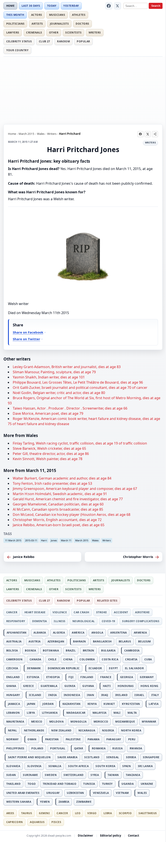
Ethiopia (53, 677)
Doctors (82, 23)
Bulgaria (108, 650)
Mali (117, 713)
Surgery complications (140, 621)
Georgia (126, 677)
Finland (86, 677)
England (13, 677)
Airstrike (142, 612)
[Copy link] (155, 134)
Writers (95, 32)
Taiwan (113, 775)
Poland (37, 748)
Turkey (107, 784)
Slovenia (34, 766)
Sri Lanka (145, 766)
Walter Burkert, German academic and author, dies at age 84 (62, 478)
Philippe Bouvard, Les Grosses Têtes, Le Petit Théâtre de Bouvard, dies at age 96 (78, 382)
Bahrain (79, 641)
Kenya (92, 704)
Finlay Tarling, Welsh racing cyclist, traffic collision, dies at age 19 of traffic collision (80, 443)
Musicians (57, 15)
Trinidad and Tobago (59, 784)
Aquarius (37, 822)
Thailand (13, 784)
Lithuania (49, 713)
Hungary (13, 695)
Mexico (36, 721)
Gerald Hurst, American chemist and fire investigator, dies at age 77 (68, 499)
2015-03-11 (31, 540)
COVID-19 (108, 621)
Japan (31, 704)
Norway (12, 739)
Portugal (57, 748)
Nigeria (108, 730)
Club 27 (44, 41)
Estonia (33, 677)
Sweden (51, 775)
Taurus (26, 813)
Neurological (83, 621)
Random (63, 41)
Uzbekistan (75, 793)
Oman (31, 739)
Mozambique (125, 721)
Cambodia (132, 650)
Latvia (153, 704)
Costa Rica (110, 659)
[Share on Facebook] (140, 134)
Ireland (121, 695)
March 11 (66, 540)
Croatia (131, 659)
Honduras (126, 686)
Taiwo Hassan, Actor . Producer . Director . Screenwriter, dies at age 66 (70, 408)
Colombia (87, 659)
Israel (139, 695)
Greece (28, 686)
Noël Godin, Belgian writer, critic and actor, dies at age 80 (59, 392)
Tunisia (89, 784)
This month (15, 15)
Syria (95, 775)
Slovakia (13, 766)
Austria (34, 641)
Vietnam (122, 793)
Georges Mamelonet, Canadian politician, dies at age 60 (58, 504)
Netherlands (34, 730)
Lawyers (12, 32)
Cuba (148, 659)
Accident (121, 612)
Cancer (12, 612)
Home (10, 6)
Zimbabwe (83, 802)
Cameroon (14, 659)
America (78, 632)
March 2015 (26, 134)
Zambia (64, 802)
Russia (117, 748)
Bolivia (12, 650)
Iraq (104, 695)
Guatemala (49, 686)
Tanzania (133, 775)
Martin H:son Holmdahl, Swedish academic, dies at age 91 (60, 493)
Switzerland (73, 775)
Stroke (101, 612)
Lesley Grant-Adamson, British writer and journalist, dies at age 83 (67, 366)
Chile (52, 659)
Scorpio (125, 813)
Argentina (118, 632)
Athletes (78, 15)
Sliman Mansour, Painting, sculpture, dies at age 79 (54, 372)
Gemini (44, 813)
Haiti (107, 686)
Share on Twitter (26, 339)
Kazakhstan (71, 704)
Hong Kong (149, 686)
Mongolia (78, 721)
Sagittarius (148, 813)
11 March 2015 (13, 540)
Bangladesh (102, 641)
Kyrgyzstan (131, 704)
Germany (147, 677)
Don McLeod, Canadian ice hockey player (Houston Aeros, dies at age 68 (71, 514)
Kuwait (109, 704)
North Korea (131, 730)
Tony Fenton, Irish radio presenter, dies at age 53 (52, 483)
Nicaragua (86, 730)
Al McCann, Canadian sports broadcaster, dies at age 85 (58, 509)
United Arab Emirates (23, 793)
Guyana (88, 686)
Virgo (91, 813)
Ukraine (147, 784)
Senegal (112, 757)
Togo (32, 784)
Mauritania (15, 721)
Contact (133, 835)
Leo (77, 813)
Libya (31, 713)
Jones (54, 540)
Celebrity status (19, 41)
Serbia (131, 757)
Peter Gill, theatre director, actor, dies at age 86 (51, 453)
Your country (17, 50)
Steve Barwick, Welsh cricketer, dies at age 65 (49, 448)
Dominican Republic (64, 668)
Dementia (39, 621)
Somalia (54, 766)
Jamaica (14, 704)
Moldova (56, 721)
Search (155, 5)
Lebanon (13, 713)
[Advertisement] (83, 89)
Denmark (34, 668)
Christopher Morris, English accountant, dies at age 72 (57, 519)
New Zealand (61, 730)
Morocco (101, 721)
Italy (155, 695)
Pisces (56, 822)
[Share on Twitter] (148, 134)
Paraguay (113, 739)
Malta (132, 713)
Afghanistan (17, 632)
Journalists (59, 23)
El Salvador (134, 668)
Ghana (11, 686)
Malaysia (100, 713)
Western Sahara (18, 802)
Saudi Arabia (67, 757)
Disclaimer (85, 835)
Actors (36, 15)
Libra (108, 813)
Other (53, 32)
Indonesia (72, 695)
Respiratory (15, 621)
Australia (14, 641)
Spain (126, 766)
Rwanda (136, 748)
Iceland (35, 695)
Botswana (51, 650)
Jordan (48, 704)
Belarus (125, 641)
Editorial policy (110, 835)
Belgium (144, 641)
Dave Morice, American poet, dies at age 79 (48, 413)
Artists (37, 23)
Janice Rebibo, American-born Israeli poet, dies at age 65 (58, 525)
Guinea (69, 686)
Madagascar (76, 713)
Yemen (45, 802)
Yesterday (71, 6)
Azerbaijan (56, 641)
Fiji (71, 677)
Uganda (127, 784)
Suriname (30, 775)
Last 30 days (31, 6)
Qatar (78, 748)
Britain (88, 650)
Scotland (91, 757)
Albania (40, 632)
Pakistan (52, 739)
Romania (98, 748)
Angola (97, 632)
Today (51, 6)
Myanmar (149, 721)
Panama (93, 739)
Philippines (15, 748)
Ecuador (95, 668)
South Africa (78, 766)
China (67, 659)
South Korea (105, 766)
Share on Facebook (28, 332)
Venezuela (101, 793)
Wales (41, 134)
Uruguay (53, 793)
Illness (59, 621)
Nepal (12, 730)
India (52, 695)
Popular (83, 41)
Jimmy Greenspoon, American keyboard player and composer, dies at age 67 (75, 488)
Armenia (140, 632)
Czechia (12, 668)
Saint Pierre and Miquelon (29, 757)
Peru (132, 739)
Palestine (73, 739)
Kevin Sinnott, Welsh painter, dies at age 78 (47, 458)
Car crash (81, 612)
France (105, 677)
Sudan (11, 775)
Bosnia (30, 650)
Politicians (15, 23)
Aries (10, 813)
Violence (60, 612)
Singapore (151, 757)
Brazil (71, 650)
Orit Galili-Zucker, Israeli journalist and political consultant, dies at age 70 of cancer (80, 387)
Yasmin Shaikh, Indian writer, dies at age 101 (49, 377)
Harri (44, 540)
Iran (90, 695)
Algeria (59, 632)
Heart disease (35, 612)
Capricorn (14, 822)
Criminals (34, 32)
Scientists (73, 32)
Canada (35, 659)
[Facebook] (109, 6)
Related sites (107, 600)
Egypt (113, 668)
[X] (117, 6)
